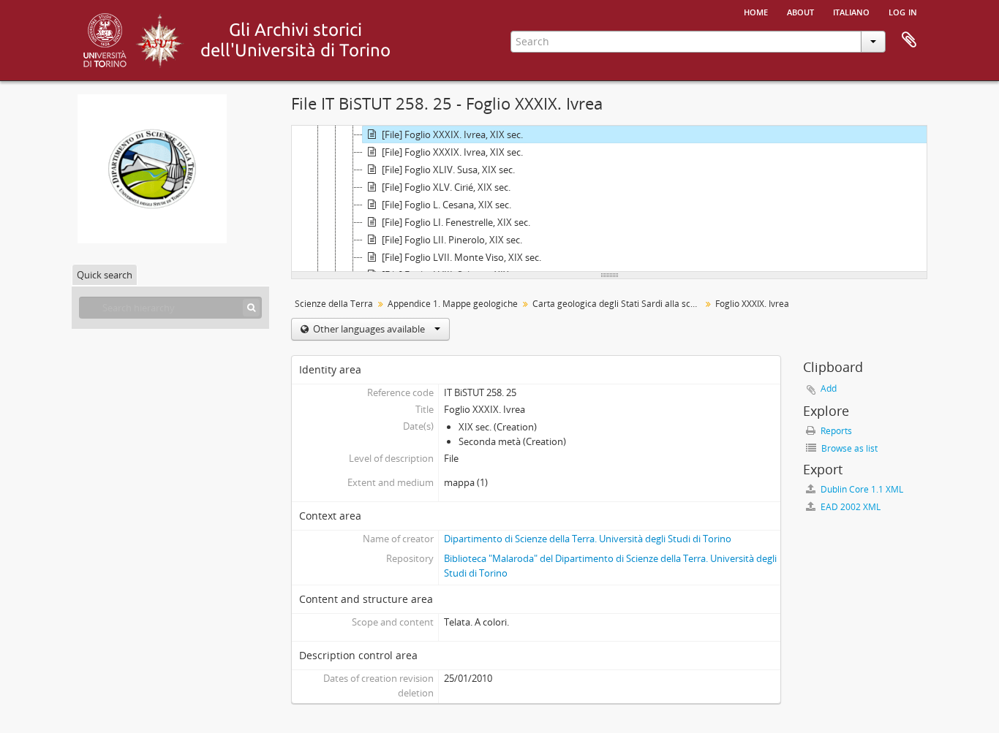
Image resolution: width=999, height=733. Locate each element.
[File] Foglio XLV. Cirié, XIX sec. (446, 187)
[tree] (609, 199)
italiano (851, 11)
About (800, 11)
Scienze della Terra (334, 303)
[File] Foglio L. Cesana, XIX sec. (446, 204)
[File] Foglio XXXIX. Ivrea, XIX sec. (452, 134)
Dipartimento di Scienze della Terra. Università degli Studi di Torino (587, 538)
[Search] (251, 307)
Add (829, 388)
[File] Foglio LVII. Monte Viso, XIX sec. (461, 257)
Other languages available (369, 328)
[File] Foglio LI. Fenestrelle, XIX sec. (456, 222)
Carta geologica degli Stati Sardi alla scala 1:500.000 (618, 303)
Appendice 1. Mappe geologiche (453, 303)
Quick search (104, 274)
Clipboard (909, 40)
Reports (835, 431)
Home (756, 11)
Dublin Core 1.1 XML (860, 489)
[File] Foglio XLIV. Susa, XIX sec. (448, 169)
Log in (903, 11)
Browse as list (848, 448)
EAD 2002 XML (849, 507)
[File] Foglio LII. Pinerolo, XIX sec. (452, 239)
